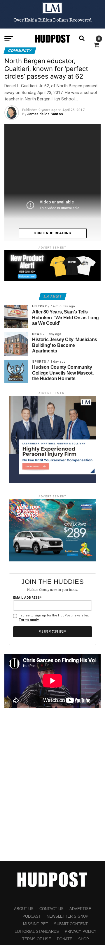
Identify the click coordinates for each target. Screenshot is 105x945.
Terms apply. (29, 620)
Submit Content (71, 924)
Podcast (31, 916)
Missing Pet (35, 924)
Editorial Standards (37, 931)
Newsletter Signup (67, 916)
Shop (83, 939)
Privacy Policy (81, 931)
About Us (24, 909)
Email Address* (27, 597)
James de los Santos (45, 114)
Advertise (80, 909)
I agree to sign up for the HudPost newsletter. (54, 618)
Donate (64, 939)
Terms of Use (36, 939)
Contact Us (51, 909)
